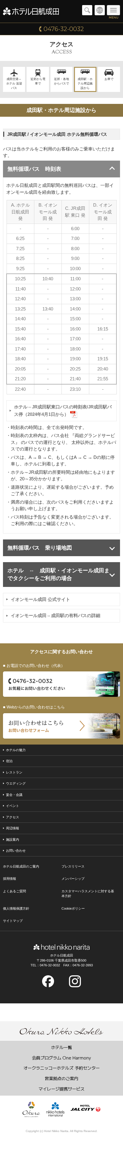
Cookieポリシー (73, 908)
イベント (12, 806)
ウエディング (16, 783)
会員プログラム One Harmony (61, 1057)
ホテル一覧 (61, 1047)
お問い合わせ (16, 850)
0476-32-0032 (64, 29)
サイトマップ (13, 920)
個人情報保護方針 (16, 908)
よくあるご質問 (14, 891)
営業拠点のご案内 (61, 1078)
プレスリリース (72, 866)
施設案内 (12, 839)
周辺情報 (12, 828)
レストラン (14, 772)
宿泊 (9, 761)
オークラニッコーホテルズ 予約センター (61, 1068)
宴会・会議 (14, 794)
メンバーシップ (72, 878)
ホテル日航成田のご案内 (21, 866)
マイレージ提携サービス (61, 1088)
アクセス (12, 817)
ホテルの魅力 (16, 750)
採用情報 (9, 878)
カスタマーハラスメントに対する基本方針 (87, 893)
